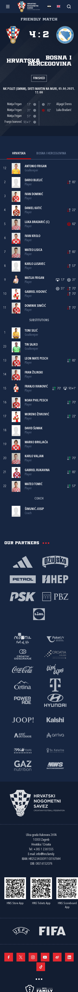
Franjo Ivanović (36, 386)
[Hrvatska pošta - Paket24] (55, 638)
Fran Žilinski (34, 372)
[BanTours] (22, 750)
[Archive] (69, 6)
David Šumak (33, 428)
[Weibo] (57, 957)
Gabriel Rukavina (37, 470)
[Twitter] (20, 957)
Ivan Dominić (34, 194)
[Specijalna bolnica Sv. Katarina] (55, 750)
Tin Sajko (31, 344)
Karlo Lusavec (35, 264)
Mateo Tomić (33, 484)
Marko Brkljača (36, 442)
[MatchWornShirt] (55, 765)
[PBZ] (55, 596)
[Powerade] (22, 699)
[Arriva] (55, 734)
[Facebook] (8, 957)
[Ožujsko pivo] (55, 561)
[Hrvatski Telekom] (55, 684)
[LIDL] (39, 613)
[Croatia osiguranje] (22, 654)
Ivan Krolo (32, 236)
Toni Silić (31, 330)
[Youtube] (45, 957)
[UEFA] (21, 930)
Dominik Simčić (35, 306)
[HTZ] (22, 638)
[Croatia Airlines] (55, 654)
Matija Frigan (34, 278)
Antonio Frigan (36, 166)
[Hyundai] (55, 699)
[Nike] (22, 561)
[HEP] (55, 579)
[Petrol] (22, 579)
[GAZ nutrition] (22, 765)
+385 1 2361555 (43, 849)
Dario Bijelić (34, 180)
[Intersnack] (55, 669)
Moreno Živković (37, 414)
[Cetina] (22, 684)
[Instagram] (33, 957)
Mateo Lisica (33, 250)
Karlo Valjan (34, 456)
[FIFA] (52, 930)
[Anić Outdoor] (22, 734)
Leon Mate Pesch (36, 358)
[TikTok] (40, 966)
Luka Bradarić (35, 222)
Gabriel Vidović (36, 292)
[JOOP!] (22, 719)
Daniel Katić (33, 208)
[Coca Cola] (22, 669)
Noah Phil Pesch (36, 400)
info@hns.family (45, 854)
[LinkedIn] (69, 957)
